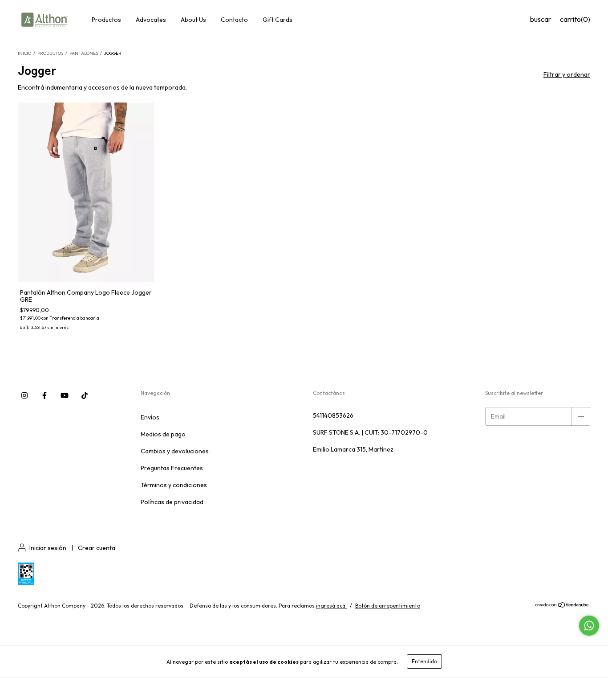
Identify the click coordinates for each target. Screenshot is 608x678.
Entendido (424, 661)
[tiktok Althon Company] (84, 395)
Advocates (151, 20)
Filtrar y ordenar (566, 74)
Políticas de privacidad (172, 502)
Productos (106, 20)
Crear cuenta (96, 548)
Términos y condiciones (174, 485)
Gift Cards (277, 20)
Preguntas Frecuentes (172, 468)
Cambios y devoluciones (175, 451)
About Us (193, 20)
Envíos (150, 417)
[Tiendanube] (562, 606)
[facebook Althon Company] (44, 395)
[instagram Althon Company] (24, 395)
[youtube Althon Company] (64, 395)
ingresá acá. (331, 605)
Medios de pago (163, 434)
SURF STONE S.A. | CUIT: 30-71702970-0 (370, 432)
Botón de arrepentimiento (387, 605)
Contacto (234, 20)
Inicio (24, 53)
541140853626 (333, 415)
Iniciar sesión (47, 548)
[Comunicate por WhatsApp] (589, 626)
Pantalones (83, 53)
